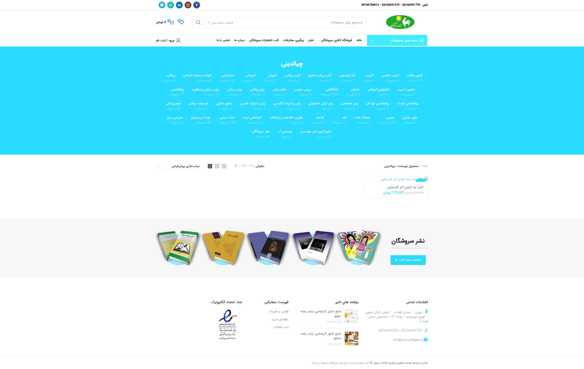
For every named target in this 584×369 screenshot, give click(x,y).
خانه (425, 166)
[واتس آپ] (170, 5)
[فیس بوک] (196, 5)
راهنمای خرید (280, 319)
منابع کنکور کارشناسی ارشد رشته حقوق (321, 313)
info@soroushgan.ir (407, 340)
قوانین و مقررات (279, 311)
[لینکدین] (179, 5)
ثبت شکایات (281, 327)
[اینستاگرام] (188, 5)
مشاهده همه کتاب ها (408, 259)
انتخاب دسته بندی (222, 22)
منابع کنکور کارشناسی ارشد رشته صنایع (321, 336)
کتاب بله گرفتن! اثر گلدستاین (405, 187)
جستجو (198, 22)
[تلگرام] (162, 5)
